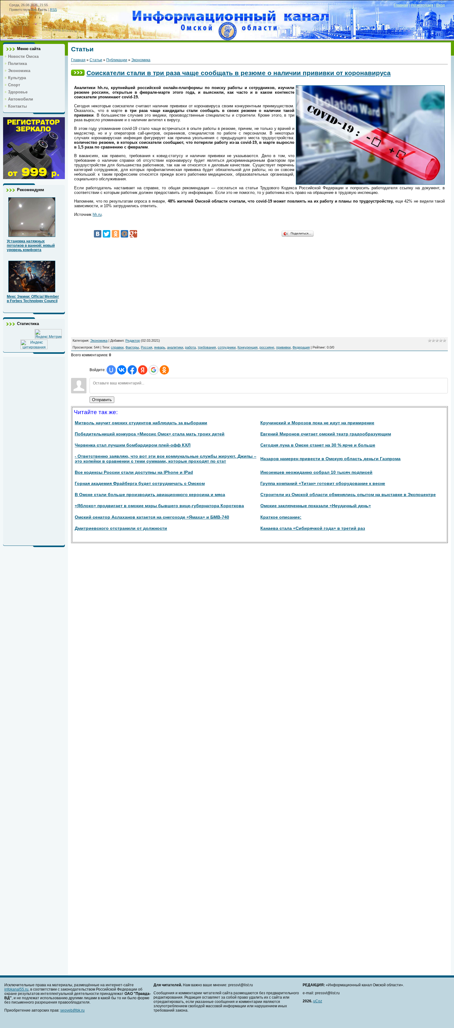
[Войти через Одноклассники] (164, 370)
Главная (401, 5)
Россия (146, 347)
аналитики (175, 347)
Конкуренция (248, 347)
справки (117, 347)
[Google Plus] (133, 234)
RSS (53, 9)
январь (159, 347)
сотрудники (227, 347)
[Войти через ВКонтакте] (121, 370)
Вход (440, 5)
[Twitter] (106, 234)
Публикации (116, 60)
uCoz (317, 1001)
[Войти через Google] (153, 370)
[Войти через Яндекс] (142, 370)
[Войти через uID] (111, 370)
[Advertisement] (34, 449)
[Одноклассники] (115, 234)
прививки (283, 347)
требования (207, 347)
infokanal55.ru (16, 989)
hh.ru (97, 214)
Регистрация (422, 5)
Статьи (96, 60)
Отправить (102, 399)
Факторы (132, 347)
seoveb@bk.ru (72, 1010)
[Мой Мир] (124, 234)
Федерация (301, 347)
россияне (266, 347)
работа (190, 347)
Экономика (140, 60)
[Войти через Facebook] (132, 370)
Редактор (132, 340)
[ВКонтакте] (97, 234)
